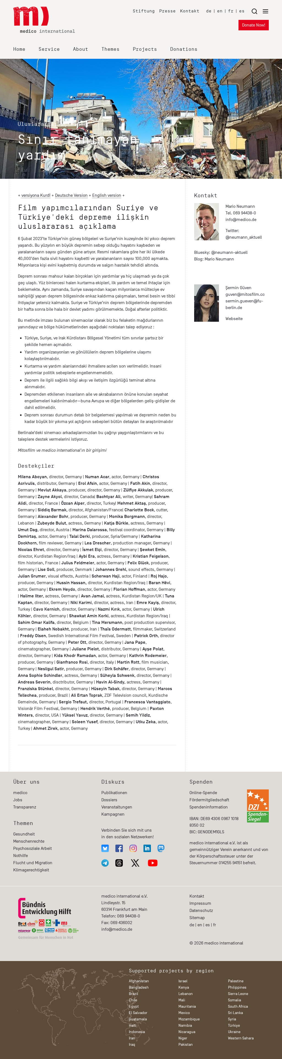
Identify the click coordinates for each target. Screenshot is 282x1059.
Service (49, 49)
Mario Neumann (219, 259)
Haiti (132, 1025)
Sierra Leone (238, 994)
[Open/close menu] (260, 11)
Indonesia (137, 1032)
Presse (167, 11)
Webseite (234, 318)
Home (19, 49)
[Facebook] (119, 848)
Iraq (132, 1044)
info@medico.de (241, 219)
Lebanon (185, 994)
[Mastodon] (161, 848)
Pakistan (185, 1044)
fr (231, 11)
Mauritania (187, 1006)
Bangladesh (139, 987)
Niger (182, 1038)
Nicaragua (186, 1032)
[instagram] (133, 848)
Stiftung (144, 11)
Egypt (134, 1006)
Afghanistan (139, 981)
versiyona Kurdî (35, 195)
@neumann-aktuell (229, 252)
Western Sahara (241, 1038)
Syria (232, 1019)
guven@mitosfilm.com (247, 294)
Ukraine (234, 1032)
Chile (133, 1000)
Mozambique (189, 1019)
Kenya (183, 987)
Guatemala (138, 1019)
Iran (132, 1038)
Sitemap (197, 917)
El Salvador (138, 1013)
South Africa (238, 1006)
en (220, 11)
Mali (181, 1000)
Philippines (237, 987)
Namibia (185, 1025)
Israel (183, 981)
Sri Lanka (235, 1013)
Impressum (200, 903)
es (242, 11)
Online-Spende (203, 792)
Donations (183, 49)
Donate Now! (253, 25)
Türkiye (234, 1025)
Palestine (235, 981)
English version (106, 195)
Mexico (184, 1013)
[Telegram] (105, 863)
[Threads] (119, 863)
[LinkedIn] (147, 848)
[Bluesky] (105, 848)
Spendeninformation (208, 807)
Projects (145, 49)
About (80, 49)
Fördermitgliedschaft (209, 799)
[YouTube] (153, 863)
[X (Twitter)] (135, 863)
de (209, 11)
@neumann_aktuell (244, 237)
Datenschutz (201, 910)
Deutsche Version (71, 195)
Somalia (234, 1000)
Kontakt (189, 11)
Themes (110, 49)
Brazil (133, 994)
